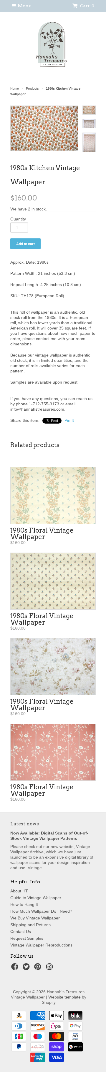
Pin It (69, 420)
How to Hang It (24, 904)
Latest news (24, 824)
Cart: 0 (86, 6)
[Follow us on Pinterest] (38, 968)
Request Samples (26, 938)
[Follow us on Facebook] (15, 968)
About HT (19, 891)
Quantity (18, 219)
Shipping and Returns (30, 924)
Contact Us (20, 931)
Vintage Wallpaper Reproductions (41, 945)
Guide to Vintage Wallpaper (35, 897)
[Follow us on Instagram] (50, 968)
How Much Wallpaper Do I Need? (41, 911)
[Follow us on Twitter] (27, 968)
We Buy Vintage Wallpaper (35, 918)
